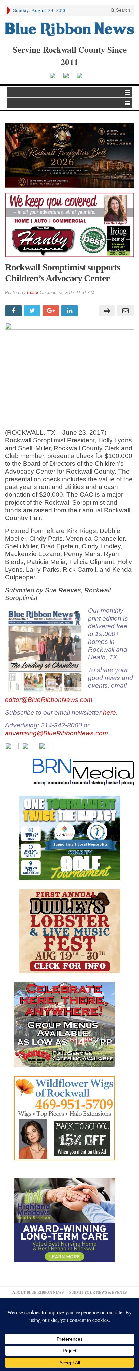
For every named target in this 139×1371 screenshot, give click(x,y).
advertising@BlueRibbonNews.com (56, 733)
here (109, 712)
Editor (32, 292)
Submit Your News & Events (98, 1292)
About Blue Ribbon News (38, 1292)
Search (122, 10)
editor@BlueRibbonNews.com (48, 699)
